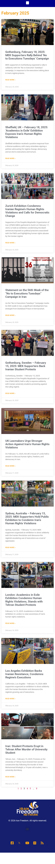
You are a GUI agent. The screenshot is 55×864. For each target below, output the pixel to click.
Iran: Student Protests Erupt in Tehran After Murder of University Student (26, 749)
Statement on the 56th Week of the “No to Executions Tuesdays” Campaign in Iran (27, 293)
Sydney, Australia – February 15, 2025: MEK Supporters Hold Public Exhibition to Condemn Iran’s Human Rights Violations (27, 518)
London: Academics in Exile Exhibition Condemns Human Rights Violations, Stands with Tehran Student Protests (24, 599)
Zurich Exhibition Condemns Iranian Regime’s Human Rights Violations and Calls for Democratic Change (27, 211)
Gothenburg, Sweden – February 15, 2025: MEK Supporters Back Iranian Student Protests (25, 366)
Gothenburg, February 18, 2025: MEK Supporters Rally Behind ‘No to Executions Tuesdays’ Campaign (27, 55)
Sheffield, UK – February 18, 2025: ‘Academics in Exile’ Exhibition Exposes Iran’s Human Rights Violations (26, 132)
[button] (27, 2)
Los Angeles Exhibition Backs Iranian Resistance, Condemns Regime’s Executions (24, 674)
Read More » (10, 80)
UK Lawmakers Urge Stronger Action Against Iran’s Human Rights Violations (27, 444)
